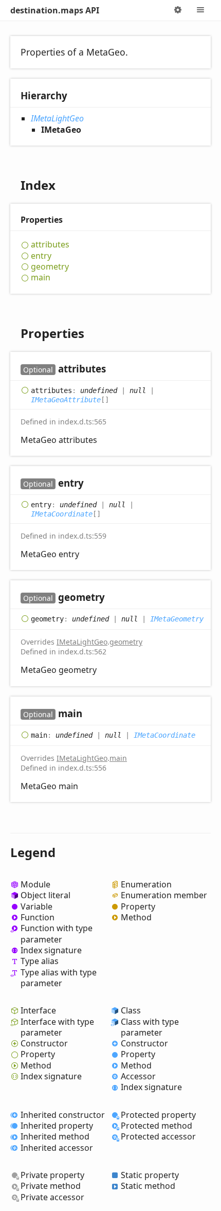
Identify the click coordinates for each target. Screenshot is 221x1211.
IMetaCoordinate (62, 514)
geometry (50, 266)
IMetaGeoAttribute (66, 400)
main (40, 277)
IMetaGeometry (177, 619)
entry (41, 256)
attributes (50, 244)
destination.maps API (54, 10)
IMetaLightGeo (57, 118)
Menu (200, 10)
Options (178, 10)
